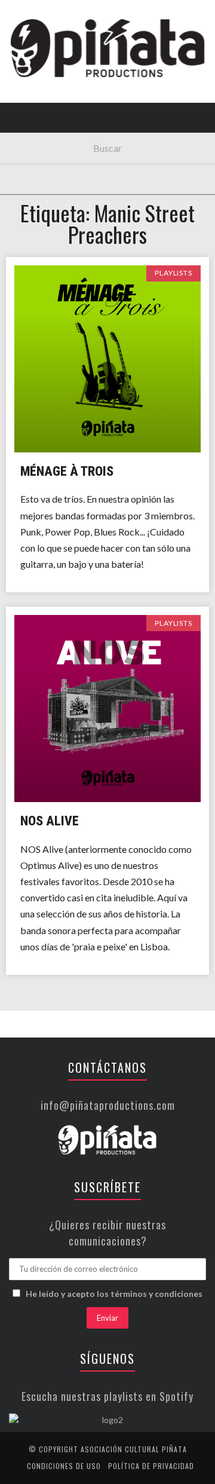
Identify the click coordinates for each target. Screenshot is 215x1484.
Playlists (37, 152)
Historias (37, 201)
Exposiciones (44, 177)
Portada (35, 79)
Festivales (39, 128)
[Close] (18, 18)
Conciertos (41, 103)
